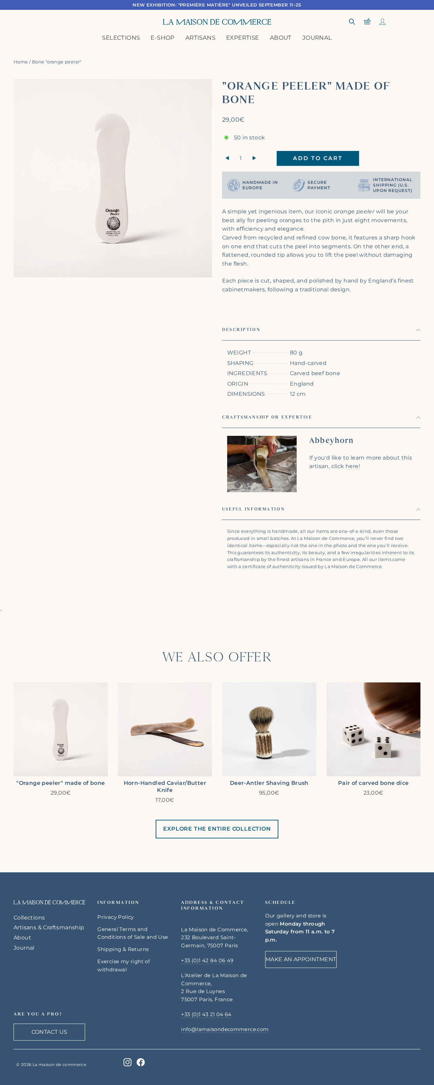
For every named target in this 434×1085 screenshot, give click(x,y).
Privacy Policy (115, 917)
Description (241, 329)
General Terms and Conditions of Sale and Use (132, 933)
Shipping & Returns (123, 949)
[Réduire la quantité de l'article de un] (227, 158)
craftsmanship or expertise (267, 417)
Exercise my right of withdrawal (123, 965)
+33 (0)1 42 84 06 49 (207, 960)
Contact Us (49, 1032)
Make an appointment (300, 959)
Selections (121, 37)
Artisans (200, 37)
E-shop (162, 37)
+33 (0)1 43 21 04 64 (206, 1014)
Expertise (242, 37)
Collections (29, 917)
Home (21, 61)
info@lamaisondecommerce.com (225, 1029)
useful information (253, 509)
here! (353, 466)
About (281, 37)
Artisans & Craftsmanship (49, 927)
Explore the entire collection (217, 829)
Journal (317, 37)
